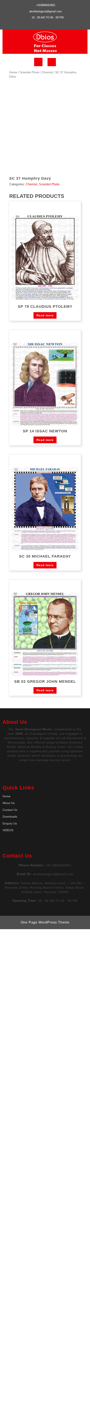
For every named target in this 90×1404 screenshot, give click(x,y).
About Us (9, 803)
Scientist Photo (29, 72)
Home (13, 72)
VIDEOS (8, 830)
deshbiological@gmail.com (45, 11)
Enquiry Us (10, 823)
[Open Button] (38, 62)
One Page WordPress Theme (45, 922)
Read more (45, 315)
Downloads (10, 816)
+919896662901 (45, 5)
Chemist (47, 72)
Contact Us (10, 809)
